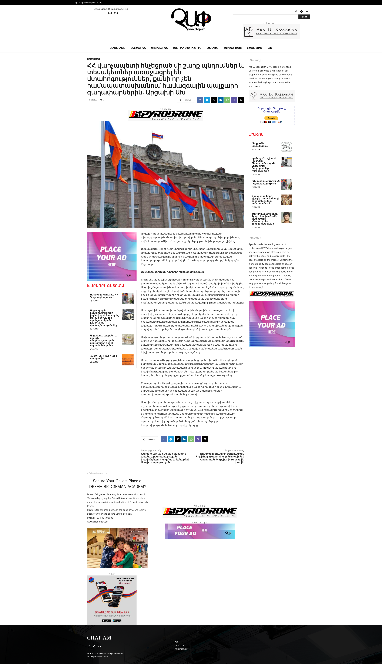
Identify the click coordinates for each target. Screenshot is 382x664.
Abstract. (104, 656)
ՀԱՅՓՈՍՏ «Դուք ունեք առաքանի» (103, 357)
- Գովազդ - (256, 60)
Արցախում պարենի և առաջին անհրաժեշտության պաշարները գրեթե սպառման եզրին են (103, 340)
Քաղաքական (94, 59)
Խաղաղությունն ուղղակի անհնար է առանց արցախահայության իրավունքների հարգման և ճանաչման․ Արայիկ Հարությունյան (165, 458)
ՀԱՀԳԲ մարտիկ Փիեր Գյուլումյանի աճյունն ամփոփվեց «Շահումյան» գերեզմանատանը (265, 219)
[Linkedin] (221, 100)
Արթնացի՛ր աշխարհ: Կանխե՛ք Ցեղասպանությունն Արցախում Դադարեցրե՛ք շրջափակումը (264, 164)
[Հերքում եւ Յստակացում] (286, 147)
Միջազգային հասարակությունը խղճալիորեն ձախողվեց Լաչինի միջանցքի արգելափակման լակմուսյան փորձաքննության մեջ (104, 318)
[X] (214, 100)
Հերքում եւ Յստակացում (260, 144)
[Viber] (234, 100)
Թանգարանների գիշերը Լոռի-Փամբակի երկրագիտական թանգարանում (265, 200)
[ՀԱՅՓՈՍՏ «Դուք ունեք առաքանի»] (128, 360)
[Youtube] (307, 12)
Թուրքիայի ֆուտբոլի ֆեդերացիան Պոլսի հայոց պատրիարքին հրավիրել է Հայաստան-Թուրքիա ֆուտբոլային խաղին (220, 458)
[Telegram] (301, 12)
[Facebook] (296, 12)
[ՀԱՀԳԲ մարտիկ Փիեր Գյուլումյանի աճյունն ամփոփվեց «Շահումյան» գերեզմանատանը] (286, 217)
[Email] (241, 100)
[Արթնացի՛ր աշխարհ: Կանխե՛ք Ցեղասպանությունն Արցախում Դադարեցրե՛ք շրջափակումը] (286, 162)
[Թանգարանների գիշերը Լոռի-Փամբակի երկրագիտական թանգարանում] (286, 200)
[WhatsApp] (227, 100)
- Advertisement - (97, 473)
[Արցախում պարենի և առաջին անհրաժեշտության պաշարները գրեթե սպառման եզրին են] (128, 339)
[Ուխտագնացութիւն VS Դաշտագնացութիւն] (128, 298)
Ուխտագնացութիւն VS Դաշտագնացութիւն (104, 296)
